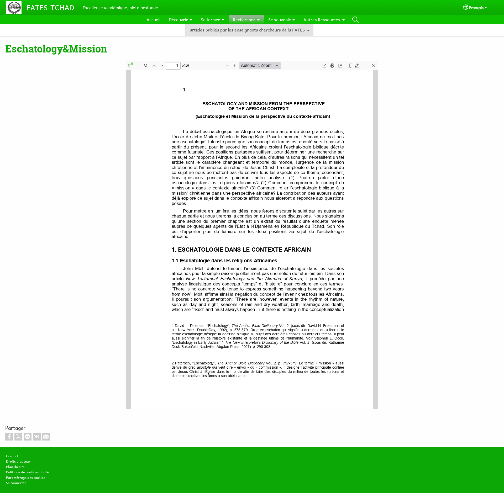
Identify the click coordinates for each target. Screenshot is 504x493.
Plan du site (15, 467)
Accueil (153, 20)
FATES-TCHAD (50, 7)
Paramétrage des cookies (25, 477)
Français (476, 7)
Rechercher (355, 19)
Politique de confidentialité (27, 472)
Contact (12, 456)
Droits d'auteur (18, 461)
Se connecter (16, 483)
